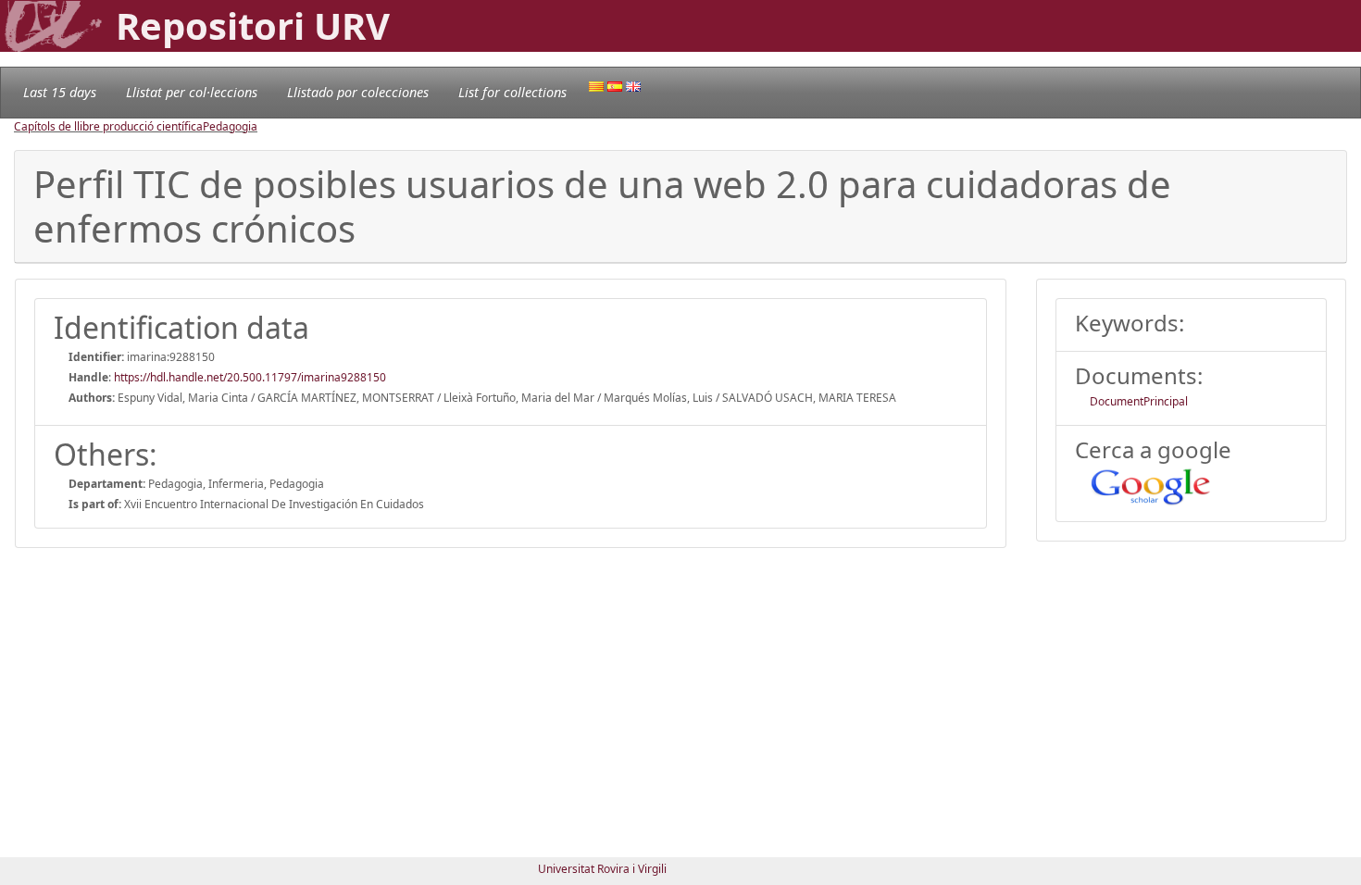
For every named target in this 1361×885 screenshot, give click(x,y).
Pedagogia (230, 126)
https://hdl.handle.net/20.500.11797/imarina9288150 (250, 377)
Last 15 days (59, 92)
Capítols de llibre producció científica (108, 126)
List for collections (512, 92)
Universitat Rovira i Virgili (602, 869)
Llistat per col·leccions (191, 92)
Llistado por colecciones (358, 92)
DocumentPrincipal (1139, 401)
